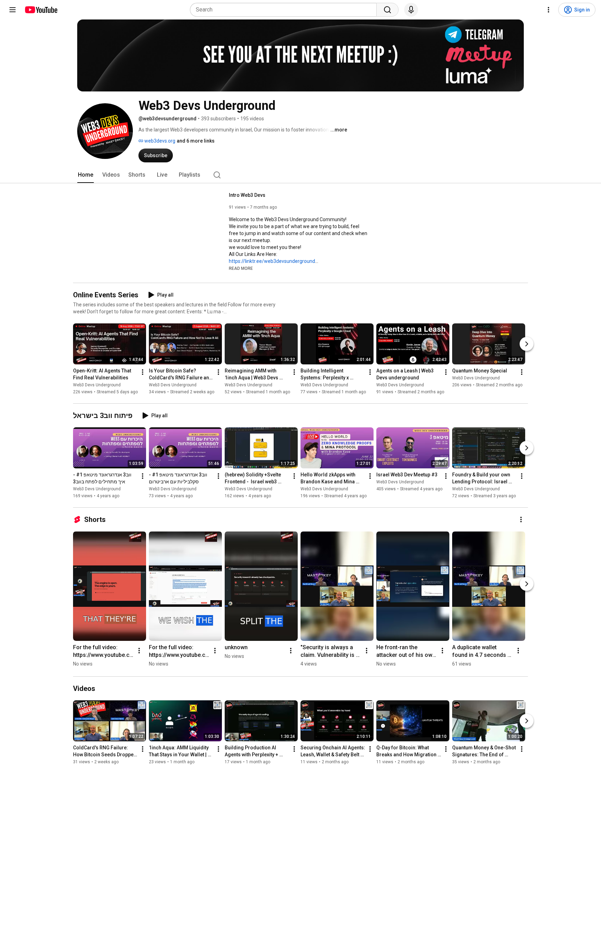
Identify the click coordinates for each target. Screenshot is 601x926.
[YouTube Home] (40, 9)
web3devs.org (159, 141)
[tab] (85, 175)
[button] (241, 268)
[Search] (387, 10)
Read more (241, 268)
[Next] (527, 344)
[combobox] (285, 10)
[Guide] (12, 10)
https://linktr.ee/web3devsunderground (272, 261)
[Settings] (548, 10)
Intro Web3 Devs (247, 195)
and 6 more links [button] (196, 141)
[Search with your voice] (411, 10)
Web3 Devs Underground (97, 385)
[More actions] (143, 372)
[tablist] (300, 175)
